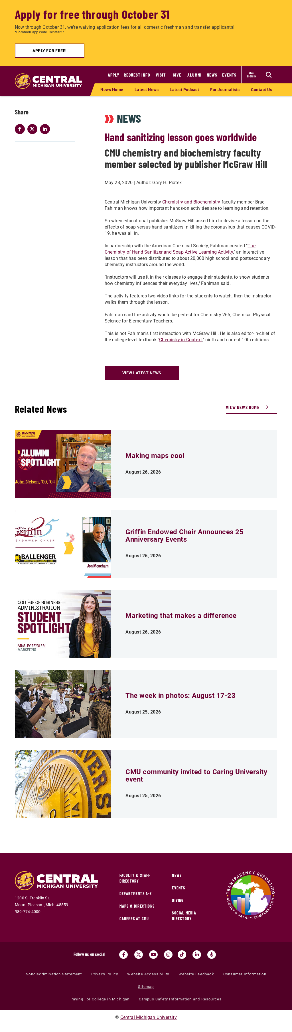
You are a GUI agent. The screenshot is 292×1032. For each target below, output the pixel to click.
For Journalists (225, 89)
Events (229, 74)
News (212, 74)
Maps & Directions (137, 906)
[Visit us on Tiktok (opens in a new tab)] (182, 954)
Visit (161, 74)
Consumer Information (244, 974)
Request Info (137, 74)
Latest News (147, 89)
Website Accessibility (148, 974)
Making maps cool (154, 456)
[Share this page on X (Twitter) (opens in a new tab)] (33, 129)
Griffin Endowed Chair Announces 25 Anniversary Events (184, 535)
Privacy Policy (104, 974)
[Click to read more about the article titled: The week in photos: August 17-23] (63, 704)
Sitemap (146, 986)
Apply (113, 74)
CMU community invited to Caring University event (196, 775)
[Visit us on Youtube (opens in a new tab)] (153, 954)
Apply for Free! (50, 50)
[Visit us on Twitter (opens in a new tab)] (138, 954)
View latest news (141, 373)
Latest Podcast (184, 89)
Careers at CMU (134, 918)
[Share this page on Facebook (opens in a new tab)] (21, 129)
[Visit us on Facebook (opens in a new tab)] (123, 954)
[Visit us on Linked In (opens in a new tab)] (196, 954)
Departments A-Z (135, 893)
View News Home (242, 407)
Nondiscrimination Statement (54, 974)
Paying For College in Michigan (100, 999)
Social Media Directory (184, 915)
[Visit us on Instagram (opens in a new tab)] (168, 954)
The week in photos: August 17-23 (180, 696)
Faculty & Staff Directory (135, 878)
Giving (178, 900)
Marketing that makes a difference (181, 616)
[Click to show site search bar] (268, 74)
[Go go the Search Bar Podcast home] (211, 954)
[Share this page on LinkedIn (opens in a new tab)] (46, 129)
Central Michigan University (148, 1017)
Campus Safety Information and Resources (180, 999)
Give (177, 74)
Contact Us (261, 89)
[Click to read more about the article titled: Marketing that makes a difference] (63, 624)
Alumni (194, 74)
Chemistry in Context (180, 339)
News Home (111, 89)
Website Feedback (196, 974)
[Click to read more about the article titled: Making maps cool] (63, 464)
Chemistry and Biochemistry (191, 202)
